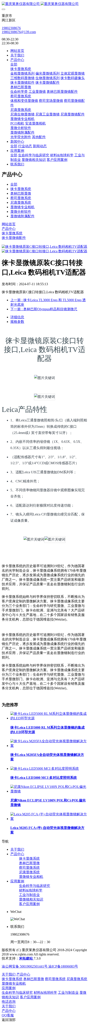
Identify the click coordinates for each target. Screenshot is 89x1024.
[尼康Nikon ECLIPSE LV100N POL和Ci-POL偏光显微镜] (48, 791)
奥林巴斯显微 (20, 193)
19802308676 (11, 28)
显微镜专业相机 (22, 207)
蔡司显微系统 (20, 198)
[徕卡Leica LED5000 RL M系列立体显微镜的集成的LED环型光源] (48, 718)
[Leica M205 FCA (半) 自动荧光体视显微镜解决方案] (48, 819)
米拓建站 (26, 958)
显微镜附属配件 (22, 216)
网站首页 (17, 51)
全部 (13, 64)
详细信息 (17, 317)
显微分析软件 (20, 211)
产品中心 (9, 228)
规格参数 (17, 321)
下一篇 (43, 309)
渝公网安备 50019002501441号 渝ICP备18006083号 (40, 966)
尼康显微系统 (20, 202)
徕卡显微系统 (20, 189)
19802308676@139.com (19, 32)
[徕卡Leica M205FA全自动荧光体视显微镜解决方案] (48, 745)
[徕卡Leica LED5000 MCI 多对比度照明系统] (44, 768)
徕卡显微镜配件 (14, 238)
